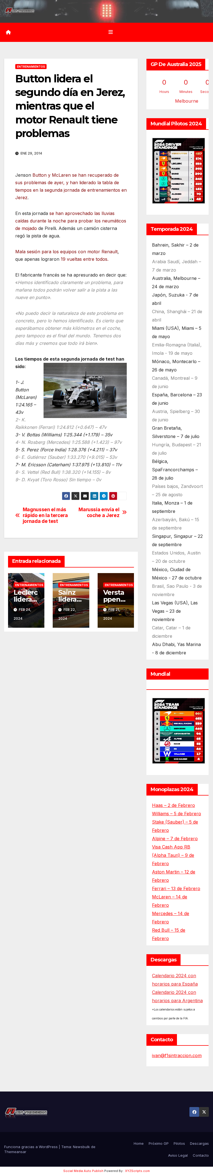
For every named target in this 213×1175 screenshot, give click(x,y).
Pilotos (179, 1143)
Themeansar (15, 1151)
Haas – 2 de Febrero (173, 805)
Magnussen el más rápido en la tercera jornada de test (45, 515)
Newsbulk (81, 1146)
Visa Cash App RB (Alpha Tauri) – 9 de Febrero (173, 855)
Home (139, 1143)
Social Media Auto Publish (83, 1171)
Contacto (201, 1155)
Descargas (199, 1143)
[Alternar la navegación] (110, 32)
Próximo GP (159, 1143)
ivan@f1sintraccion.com (177, 1055)
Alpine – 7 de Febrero (175, 838)
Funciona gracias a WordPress (31, 1146)
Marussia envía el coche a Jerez (98, 512)
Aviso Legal (178, 1155)
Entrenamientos (31, 66)
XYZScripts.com (137, 1171)
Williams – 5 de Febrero (176, 813)
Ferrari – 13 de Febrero (176, 888)
